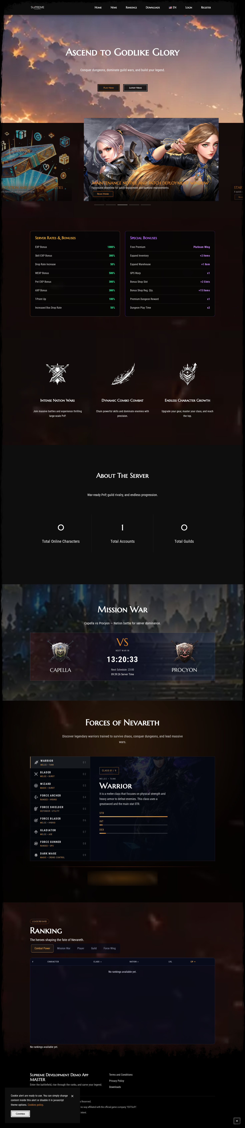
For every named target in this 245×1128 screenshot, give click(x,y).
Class (97, 962)
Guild (94, 948)
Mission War (63, 948)
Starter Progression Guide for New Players (175, 183)
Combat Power (42, 948)
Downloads (115, 1087)
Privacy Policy (116, 1080)
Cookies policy (35, 1104)
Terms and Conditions (120, 1074)
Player (80, 948)
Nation (133, 962)
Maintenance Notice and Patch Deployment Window (52, 187)
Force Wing (110, 948)
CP (192, 962)
